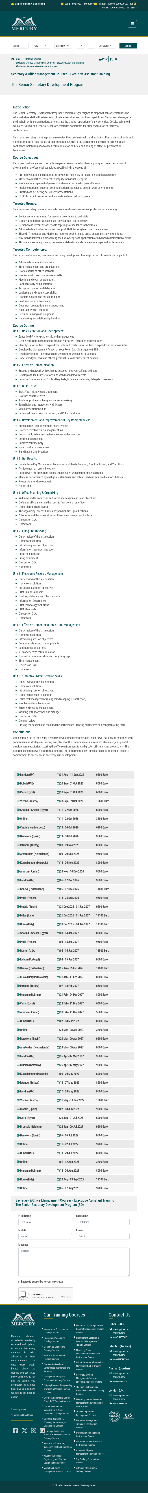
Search (128, 45)
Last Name (82, 1216)
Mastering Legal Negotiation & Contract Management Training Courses (90, 1329)
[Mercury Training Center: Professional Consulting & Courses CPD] (128, 1416)
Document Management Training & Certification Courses (87, 1424)
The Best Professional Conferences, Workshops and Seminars (57, 1368)
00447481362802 (121, 1403)
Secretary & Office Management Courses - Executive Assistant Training (89, 1378)
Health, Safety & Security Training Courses (55, 1357)
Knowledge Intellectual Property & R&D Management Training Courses (57, 1434)
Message (23, 1244)
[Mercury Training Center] (23, 1319)
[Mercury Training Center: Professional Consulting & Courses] (24, 23)
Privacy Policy (19, 1409)
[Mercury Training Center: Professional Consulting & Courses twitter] (24, 1431)
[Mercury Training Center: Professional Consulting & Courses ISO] (114, 1416)
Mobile (22, 1230)
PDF (115, 59)
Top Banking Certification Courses (87, 1460)
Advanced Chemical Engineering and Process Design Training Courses (55, 1459)
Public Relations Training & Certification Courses (88, 1434)
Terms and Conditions (23, 1415)
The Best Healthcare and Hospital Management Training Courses (90, 1390)
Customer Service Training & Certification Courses (89, 1443)
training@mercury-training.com (30, 3)
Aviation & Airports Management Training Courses (90, 1452)
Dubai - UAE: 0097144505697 (79, 3)
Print (105, 59)
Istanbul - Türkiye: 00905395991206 (115, 3)
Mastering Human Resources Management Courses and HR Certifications (89, 1403)
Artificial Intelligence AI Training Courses (86, 1469)
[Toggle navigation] (132, 23)
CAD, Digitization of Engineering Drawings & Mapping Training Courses (58, 1389)
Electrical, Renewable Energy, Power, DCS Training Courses (57, 1399)
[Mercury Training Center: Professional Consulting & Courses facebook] (15, 1431)
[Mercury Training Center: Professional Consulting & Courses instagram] (33, 1431)
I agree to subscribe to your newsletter (42, 1281)
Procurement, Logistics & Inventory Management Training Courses (87, 1341)
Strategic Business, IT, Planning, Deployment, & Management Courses (55, 1422)
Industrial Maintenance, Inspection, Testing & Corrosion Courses (58, 1447)
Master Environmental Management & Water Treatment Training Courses (56, 1410)
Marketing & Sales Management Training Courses (57, 1469)
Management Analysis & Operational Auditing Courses (57, 1378)
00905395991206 (121, 1359)
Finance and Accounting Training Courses (54, 1339)
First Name (24, 1216)
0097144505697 (120, 1337)
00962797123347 (121, 1381)
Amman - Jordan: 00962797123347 (119, 7)
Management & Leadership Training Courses (56, 1330)
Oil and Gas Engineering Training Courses (54, 1348)
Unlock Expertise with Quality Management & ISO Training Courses (89, 1366)
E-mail (79, 1230)
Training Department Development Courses (86, 1413)
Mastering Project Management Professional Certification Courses (88, 1353)
